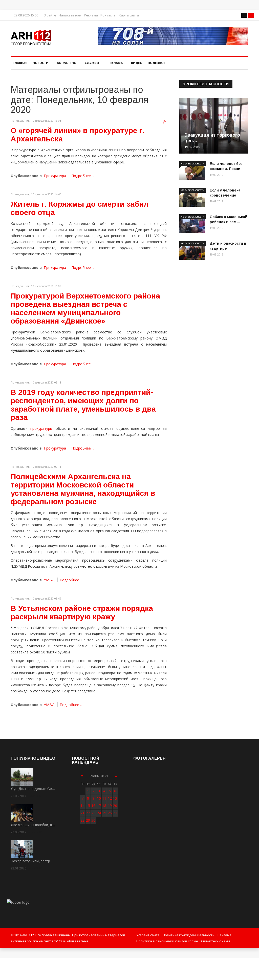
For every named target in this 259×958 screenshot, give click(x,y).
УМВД (49, 580)
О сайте (50, 15)
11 (104, 798)
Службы (92, 63)
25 (104, 813)
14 (82, 805)
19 (110, 805)
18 (104, 805)
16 (93, 805)
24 (99, 813)
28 (82, 820)
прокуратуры (41, 428)
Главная (20, 63)
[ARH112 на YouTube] (173, 36)
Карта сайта (129, 15)
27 (115, 813)
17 (99, 805)
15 (88, 805)
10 (99, 798)
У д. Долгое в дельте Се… (33, 789)
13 (115, 798)
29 (88, 820)
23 (93, 813)
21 (82, 813)
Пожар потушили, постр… (32, 861)
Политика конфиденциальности (188, 935)
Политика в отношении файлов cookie (167, 941)
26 (110, 813)
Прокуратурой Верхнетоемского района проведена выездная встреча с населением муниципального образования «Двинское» (85, 308)
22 (88, 813)
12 (110, 798)
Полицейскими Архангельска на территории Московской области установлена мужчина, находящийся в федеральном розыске (83, 489)
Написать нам (70, 15)
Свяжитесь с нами (215, 941)
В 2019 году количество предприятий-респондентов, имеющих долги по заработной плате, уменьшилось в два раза (83, 404)
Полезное (156, 63)
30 (93, 820)
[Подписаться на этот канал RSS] (165, 122)
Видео (136, 63)
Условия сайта (148, 935)
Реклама (91, 15)
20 (115, 805)
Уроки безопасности (192, 163)
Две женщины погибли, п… (33, 825)
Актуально (66, 63)
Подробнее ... (82, 175)
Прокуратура (55, 175)
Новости (41, 63)
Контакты (108, 15)
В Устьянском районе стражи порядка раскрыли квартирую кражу (82, 612)
